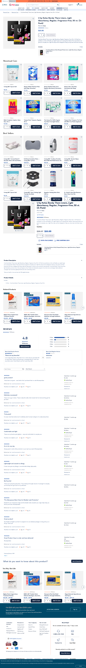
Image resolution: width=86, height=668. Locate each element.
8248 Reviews (32, 312)
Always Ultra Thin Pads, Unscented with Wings (70, 87)
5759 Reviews (12, 312)
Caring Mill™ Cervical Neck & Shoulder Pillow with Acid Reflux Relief (12, 159)
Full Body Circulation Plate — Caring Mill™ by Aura (32, 159)
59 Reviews (46, 217)
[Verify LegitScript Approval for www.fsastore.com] (15, 643)
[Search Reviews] (23, 369)
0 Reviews (11, 84)
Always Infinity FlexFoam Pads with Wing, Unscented (32, 87)
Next (5, 555)
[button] (12, 73)
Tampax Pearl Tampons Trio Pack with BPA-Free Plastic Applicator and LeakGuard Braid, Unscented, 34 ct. (73, 121)
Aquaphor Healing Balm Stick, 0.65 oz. (52, 193)
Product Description (10, 260)
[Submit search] (58, 4)
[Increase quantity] (44, 35)
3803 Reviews (73, 312)
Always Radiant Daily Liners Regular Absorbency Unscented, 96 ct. (52, 87)
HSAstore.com (12, 1)
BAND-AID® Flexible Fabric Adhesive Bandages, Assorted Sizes (32, 315)
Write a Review (25, 346)
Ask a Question (77, 561)
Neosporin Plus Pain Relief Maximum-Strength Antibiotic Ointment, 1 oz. (52, 315)
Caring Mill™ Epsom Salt (10, 86)
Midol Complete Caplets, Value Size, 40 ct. (12, 121)
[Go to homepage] (14, 5)
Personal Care (6, 12)
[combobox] (43, 5)
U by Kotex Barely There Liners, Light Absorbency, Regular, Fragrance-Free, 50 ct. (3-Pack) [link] (40, 12)
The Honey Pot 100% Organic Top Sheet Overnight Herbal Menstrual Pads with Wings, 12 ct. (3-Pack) (53, 121)
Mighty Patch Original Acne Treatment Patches (11, 315)
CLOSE (80, 666)
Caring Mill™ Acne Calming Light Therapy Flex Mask (32, 193)
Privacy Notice (50, 661)
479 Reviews (53, 312)
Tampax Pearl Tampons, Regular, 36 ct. (32, 121)
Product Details (8, 278)
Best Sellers (8, 134)
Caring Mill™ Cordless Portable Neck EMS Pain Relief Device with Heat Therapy (53, 159)
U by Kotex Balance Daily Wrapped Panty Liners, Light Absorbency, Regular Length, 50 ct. (64, 50)
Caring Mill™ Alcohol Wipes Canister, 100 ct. (71, 159)
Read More (39, 226)
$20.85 (41, 31)
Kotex (44, 25)
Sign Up (75, 609)
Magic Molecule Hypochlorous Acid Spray (73, 315)
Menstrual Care (15, 12)
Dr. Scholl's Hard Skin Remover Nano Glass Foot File (72, 193)
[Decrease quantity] (39, 35)
